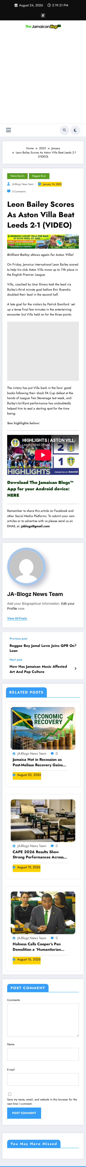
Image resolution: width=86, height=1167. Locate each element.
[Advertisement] (43, 78)
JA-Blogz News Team (22, 184)
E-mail (11, 1070)
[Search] (64, 130)
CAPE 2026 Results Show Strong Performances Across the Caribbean (38, 854)
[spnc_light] (75, 130)
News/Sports (17, 176)
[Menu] (8, 130)
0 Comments (19, 191)
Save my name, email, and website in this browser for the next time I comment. (42, 1101)
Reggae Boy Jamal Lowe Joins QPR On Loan (42, 648)
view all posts (17, 618)
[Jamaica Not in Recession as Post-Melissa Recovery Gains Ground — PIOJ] (43, 728)
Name (10, 1044)
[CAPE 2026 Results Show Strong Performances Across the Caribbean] (43, 820)
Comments (13, 1000)
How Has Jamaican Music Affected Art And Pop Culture (38, 669)
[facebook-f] (43, 15)
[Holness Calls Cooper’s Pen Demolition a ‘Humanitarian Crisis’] (43, 912)
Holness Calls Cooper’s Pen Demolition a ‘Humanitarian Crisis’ (37, 947)
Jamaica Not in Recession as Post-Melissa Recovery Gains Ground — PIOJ (38, 762)
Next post (16, 659)
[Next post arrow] (75, 668)
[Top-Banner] (43, 241)
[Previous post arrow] (75, 645)
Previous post (18, 638)
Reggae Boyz (39, 176)
